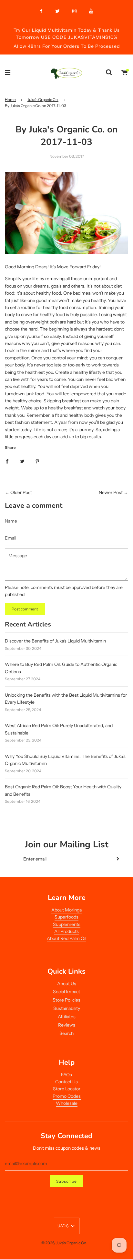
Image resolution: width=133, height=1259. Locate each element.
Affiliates (67, 1017)
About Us (66, 983)
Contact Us (66, 1082)
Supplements (66, 924)
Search (66, 1033)
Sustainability (66, 1008)
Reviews (66, 1025)
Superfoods (66, 917)
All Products (66, 931)
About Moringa (66, 910)
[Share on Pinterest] (37, 460)
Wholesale (66, 1103)
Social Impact (66, 992)
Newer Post (111, 492)
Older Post (21, 492)
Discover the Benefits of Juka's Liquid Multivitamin (55, 641)
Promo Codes (67, 1096)
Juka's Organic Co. (42, 99)
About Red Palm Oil (66, 938)
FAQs (66, 1075)
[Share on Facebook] (7, 460)
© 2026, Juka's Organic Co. (64, 1242)
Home (10, 99)
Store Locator (66, 1089)
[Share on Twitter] (22, 460)
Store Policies (66, 1000)
